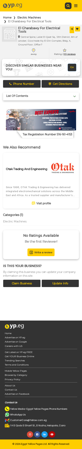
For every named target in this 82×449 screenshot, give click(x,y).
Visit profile (43, 203)
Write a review (43, 252)
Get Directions (62, 84)
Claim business (22, 283)
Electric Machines (29, 17)
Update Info (60, 283)
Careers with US (13, 346)
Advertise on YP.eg (15, 337)
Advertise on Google (16, 341)
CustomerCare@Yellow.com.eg (28, 420)
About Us (10, 385)
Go (72, 67)
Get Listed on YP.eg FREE (19, 352)
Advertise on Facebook (17, 393)
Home (7, 17)
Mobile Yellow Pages (16, 370)
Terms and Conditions (17, 364)
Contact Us (11, 389)
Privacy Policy (12, 379)
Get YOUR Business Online (19, 356)
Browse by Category (16, 375)
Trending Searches (15, 360)
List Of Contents (17, 96)
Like (77, 28)
